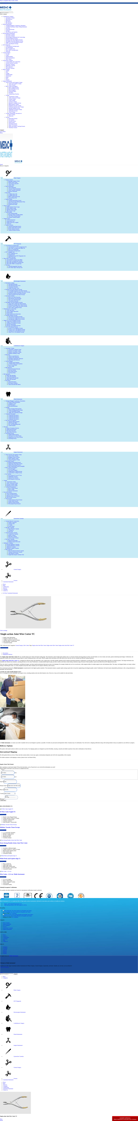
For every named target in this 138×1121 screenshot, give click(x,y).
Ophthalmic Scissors (13, 476)
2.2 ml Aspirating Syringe (14, 411)
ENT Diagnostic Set (12, 253)
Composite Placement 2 (13, 416)
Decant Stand (11, 526)
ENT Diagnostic (6, 45)
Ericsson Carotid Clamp (11, 484)
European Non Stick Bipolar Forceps (14, 39)
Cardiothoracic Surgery (8, 16)
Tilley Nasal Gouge (10, 210)
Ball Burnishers (11, 404)
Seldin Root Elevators (11, 429)
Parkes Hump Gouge (11, 208)
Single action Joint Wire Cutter (39, 645)
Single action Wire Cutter (52, 645)
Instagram (5, 947)
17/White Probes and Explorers (15, 363)
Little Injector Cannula (13, 553)
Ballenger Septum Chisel (14, 181)
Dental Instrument (7, 924)
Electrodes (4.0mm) (10, 36)
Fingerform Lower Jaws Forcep (15, 437)
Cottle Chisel (11, 185)
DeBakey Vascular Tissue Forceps (10, 827)
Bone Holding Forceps (14, 88)
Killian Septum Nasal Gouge (13, 207)
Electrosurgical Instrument (9, 33)
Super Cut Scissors (13, 125)
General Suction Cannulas (12, 63)
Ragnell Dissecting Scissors (14, 462)
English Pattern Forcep (13, 434)
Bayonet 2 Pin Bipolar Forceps (13, 325)
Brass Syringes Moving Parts (14, 408)
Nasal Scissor (12, 122)
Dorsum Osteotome (12, 191)
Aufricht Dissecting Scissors (14, 226)
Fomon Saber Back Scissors (14, 227)
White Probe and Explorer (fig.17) (10, 858)
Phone (2, 789)
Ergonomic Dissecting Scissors (15, 463)
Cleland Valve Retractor (13, 357)
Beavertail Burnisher (13, 406)
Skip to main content (13, 0)
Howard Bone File (12, 198)
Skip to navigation (4, 0)
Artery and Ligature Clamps (15, 83)
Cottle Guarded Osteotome (14, 190)
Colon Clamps (12, 100)
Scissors (7, 79)
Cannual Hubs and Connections (13, 61)
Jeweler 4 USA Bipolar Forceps (15, 328)
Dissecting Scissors (13, 118)
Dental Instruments (7, 24)
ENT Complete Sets (10, 48)
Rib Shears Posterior (13, 383)
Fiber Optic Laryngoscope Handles (14, 261)
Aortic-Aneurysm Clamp (12, 483)
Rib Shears (8, 21)
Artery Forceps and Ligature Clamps (14, 82)
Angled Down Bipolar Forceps (13, 321)
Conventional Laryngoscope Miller (14, 259)
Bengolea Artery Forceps (14, 457)
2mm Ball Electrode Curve (14, 285)
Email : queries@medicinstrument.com (13, 903)
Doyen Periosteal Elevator (14, 369)
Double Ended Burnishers (14, 402)
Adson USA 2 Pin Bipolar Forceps (16, 332)
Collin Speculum (10, 310)
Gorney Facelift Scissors (12, 494)
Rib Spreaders (9, 23)
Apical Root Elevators (11, 432)
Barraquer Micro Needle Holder (15, 214)
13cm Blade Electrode (13, 301)
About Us (5, 936)
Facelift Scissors (12, 121)
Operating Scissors (13, 123)
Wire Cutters (8, 59)
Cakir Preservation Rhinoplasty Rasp (16, 201)
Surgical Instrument (7, 81)
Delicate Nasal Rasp (12, 203)
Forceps (7, 54)
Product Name (3, 785)
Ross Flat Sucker (12, 370)
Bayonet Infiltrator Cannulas (12, 544)
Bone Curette (11, 489)
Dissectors (11, 116)
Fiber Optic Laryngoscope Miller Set (16, 248)
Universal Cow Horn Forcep (14, 435)
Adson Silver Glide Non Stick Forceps (17, 303)
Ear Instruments (9, 47)
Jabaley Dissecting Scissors (14, 465)
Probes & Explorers (10, 57)
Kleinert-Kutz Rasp (12, 204)
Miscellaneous (9, 19)
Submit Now (3, 800)
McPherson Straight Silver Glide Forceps (17, 305)
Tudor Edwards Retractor (14, 359)
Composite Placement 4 (13, 419)
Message (2, 799)
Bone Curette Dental (13, 488)
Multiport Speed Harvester (14, 541)
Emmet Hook (9, 312)
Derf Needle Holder (12, 213)
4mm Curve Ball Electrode (14, 297)
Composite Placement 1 (13, 415)
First (15, 772)
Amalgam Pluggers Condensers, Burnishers (16, 25)
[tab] (5, 653)
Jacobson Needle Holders (14, 217)
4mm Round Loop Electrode (14, 298)
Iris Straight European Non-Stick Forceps (17, 290)
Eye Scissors (11, 119)
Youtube (5, 953)
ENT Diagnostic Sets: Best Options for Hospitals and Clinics (16, 912)
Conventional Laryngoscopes (12, 46)
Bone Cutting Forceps (14, 87)
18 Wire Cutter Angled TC (8, 812)
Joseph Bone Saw (10, 221)
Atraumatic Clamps (10, 17)
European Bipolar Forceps (12, 38)
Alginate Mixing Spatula (13, 421)
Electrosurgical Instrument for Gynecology (15, 37)
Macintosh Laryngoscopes (14, 250)
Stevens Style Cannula (13, 537)
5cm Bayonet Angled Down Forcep (16, 319)
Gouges (7, 73)
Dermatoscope (11, 254)
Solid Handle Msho (12, 423)
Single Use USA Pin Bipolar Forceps (14, 42)
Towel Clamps (12, 112)
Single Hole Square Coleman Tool (16, 554)
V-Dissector (11, 530)
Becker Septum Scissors (13, 228)
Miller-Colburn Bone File (14, 196)
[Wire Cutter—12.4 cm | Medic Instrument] (5, 871)
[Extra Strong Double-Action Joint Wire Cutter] (11, 840)
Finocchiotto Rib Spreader (12, 378)
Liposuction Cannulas (8, 60)
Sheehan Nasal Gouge (11, 209)
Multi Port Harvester (13, 540)
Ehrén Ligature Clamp (13, 458)
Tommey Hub (11, 523)
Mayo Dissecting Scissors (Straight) (16, 466)
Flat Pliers (11, 92)
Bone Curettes (12, 114)
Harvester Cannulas (10, 64)
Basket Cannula (11, 535)
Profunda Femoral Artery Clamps (16, 107)
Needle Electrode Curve (13, 288)
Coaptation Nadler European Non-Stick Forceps (19, 292)
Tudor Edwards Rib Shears (14, 384)
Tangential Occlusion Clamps (15, 109)
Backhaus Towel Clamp (11, 485)
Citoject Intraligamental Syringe (15, 410)
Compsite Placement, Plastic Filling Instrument (16, 26)
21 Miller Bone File (12, 194)
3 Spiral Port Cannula (13, 534)
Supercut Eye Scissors (13, 478)
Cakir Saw (8, 223)
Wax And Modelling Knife (14, 424)
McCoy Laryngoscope (13, 249)
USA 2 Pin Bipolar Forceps (12, 43)
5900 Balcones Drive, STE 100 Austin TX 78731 (15, 905)
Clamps (7, 95)
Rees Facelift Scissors (11, 497)
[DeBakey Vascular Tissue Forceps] (8, 824)
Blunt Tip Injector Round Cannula (16, 550)
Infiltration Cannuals (10, 65)
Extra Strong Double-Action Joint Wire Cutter (13, 843)
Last (15, 776)
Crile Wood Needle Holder (14, 216)
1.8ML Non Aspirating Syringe (15, 412)
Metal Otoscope (11, 257)
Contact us (5, 941)
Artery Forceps (12, 85)
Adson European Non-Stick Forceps (16, 294)
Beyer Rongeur (11, 468)
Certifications (6, 937)
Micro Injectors (9, 67)
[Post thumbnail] (17, 910)
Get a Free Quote (4, 647)
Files (7, 72)
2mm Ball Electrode (12, 284)
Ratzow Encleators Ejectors (12, 428)
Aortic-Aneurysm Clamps (14, 97)
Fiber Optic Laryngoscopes (12, 50)
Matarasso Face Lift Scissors (12, 496)
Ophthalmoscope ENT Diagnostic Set (16, 256)
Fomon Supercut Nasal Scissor (15, 499)
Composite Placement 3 (13, 417)
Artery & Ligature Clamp (14, 459)
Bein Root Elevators (11, 430)
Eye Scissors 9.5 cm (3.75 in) (15, 475)
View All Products (4, 967)
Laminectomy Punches (14, 94)
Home (4, 934)
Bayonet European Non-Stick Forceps (17, 293)
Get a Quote (3, 131)
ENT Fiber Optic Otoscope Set (15, 267)
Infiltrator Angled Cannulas (12, 548)
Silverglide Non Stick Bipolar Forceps (14, 41)
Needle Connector (12, 522)
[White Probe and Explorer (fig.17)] (8, 855)
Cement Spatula (11, 425)
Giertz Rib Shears (12, 381)
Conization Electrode (13, 286)
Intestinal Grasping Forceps (15, 103)
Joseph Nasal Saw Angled (12, 222)
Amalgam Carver (12, 403)
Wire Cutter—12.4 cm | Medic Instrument (12, 874)
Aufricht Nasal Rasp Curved (14, 200)
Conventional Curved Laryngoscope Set (17, 247)
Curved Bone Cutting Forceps (15, 472)
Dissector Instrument (13, 490)
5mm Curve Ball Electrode (14, 299)
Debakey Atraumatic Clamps (14, 352)
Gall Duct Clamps (13, 101)
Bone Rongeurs (12, 90)
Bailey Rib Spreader (11, 375)
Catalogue (5, 938)
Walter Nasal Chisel (12, 182)
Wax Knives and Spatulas (11, 32)
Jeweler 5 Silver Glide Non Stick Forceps (17, 306)
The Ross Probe (12, 372)
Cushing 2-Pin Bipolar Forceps (13, 323)
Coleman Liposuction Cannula (15, 552)
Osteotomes (8, 76)
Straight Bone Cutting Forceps (15, 471)
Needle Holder (9, 74)
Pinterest (5, 950)
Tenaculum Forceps (13, 110)
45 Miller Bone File (12, 195)
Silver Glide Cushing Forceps (15, 307)
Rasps (7, 77)
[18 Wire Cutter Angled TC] (6, 809)
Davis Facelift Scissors (11, 493)
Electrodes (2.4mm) (10, 34)
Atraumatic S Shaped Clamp (14, 349)
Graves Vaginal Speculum (12, 311)
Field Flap (10, 531)
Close (1, 972)
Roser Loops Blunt (12, 365)
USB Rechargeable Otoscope (15, 266)
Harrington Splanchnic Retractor (15, 358)
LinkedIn (5, 949)
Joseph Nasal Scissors (13, 501)
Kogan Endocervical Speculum (13, 314)
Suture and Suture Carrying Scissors (17, 126)
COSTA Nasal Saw (10, 219)
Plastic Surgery (6, 69)
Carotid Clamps (12, 99)
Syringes (8, 30)
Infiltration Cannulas (11, 547)
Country (2, 793)
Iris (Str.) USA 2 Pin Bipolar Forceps (16, 329)
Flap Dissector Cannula (13, 528)
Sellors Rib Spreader (11, 379)
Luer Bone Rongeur (12, 470)
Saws (7, 78)
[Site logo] (5, 11)
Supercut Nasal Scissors (13, 502)
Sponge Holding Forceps (14, 108)
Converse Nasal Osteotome (14, 188)
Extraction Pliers (12, 91)
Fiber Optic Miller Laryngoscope (13, 263)
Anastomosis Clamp (11, 481)
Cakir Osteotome (12, 187)
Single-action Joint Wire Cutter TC (66, 645)
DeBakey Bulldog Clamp (14, 353)
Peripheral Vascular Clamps (15, 105)
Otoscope (8, 51)
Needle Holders (9, 56)
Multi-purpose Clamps (14, 104)
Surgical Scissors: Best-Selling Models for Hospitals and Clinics (17, 915)
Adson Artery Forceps (13, 456)
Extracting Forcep (12, 438)
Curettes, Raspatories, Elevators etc (14, 113)
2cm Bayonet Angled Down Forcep (16, 317)
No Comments (13, 913)
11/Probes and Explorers (13, 362)
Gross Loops (11, 366)
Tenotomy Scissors (13, 127)
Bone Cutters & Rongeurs (12, 86)
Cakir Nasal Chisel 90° (13, 183)
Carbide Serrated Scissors (14, 230)
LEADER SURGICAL (125, 1118)
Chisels (7, 70)
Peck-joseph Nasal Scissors (14, 503)
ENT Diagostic (6, 925)
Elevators (8, 28)
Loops (7, 55)
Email (1, 164)
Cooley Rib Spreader (11, 376)
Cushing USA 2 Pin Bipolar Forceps (16, 330)
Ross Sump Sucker (12, 371)
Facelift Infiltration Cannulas (12, 545)
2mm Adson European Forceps (15, 316)
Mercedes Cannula (12, 536)
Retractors (8, 20)
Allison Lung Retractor (13, 356)
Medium (5, 952)
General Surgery (6, 52)
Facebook (5, 948)
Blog (4, 940)
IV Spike (10, 525)
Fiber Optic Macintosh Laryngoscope (14, 262)
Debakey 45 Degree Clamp (14, 350)
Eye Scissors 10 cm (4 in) (14, 479)
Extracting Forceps (10, 29)
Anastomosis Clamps (13, 96)
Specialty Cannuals (10, 68)
